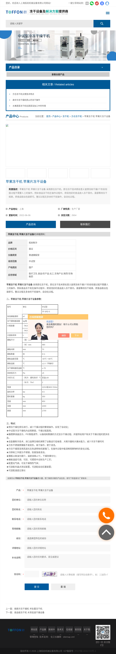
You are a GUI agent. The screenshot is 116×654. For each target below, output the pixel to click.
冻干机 (66, 116)
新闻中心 (51, 630)
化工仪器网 (56, 637)
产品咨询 (31, 224)
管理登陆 (34, 637)
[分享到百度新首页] (102, 3)
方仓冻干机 (76, 116)
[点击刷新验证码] (49, 574)
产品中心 (56, 116)
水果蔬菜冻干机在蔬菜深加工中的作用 (29, 106)
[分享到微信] (92, 3)
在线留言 (69, 630)
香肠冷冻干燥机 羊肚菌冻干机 (28, 608)
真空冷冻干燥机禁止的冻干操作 (26, 100)
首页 (48, 116)
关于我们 (87, 630)
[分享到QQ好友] (107, 3)
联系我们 (85, 224)
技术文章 (60, 630)
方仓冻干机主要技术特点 (23, 94)
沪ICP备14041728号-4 (85, 651)
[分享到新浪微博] (97, 3)
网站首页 (34, 630)
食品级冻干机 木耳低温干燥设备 (29, 612)
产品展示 (43, 630)
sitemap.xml (68, 637)
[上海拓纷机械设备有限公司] (37, 13)
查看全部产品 (58, 74)
